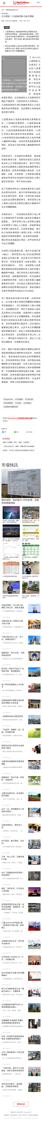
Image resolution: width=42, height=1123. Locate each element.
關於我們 (20, 1112)
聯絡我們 (13, 1112)
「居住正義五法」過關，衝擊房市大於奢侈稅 (18, 446)
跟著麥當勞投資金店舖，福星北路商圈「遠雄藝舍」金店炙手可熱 (12, 906)
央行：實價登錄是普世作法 (9, 10)
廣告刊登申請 (23, 1115)
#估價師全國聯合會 (11, 407)
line (18, 432)
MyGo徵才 (27, 1112)
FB (5, 432)
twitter (31, 432)
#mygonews (8, 399)
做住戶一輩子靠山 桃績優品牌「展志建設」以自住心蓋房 (11, 540)
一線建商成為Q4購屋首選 (12, 716)
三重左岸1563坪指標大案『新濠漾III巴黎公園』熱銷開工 (12, 925)
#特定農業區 (8, 403)
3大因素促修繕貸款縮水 (10, 576)
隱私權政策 (14, 1115)
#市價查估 (27, 403)
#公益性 (18, 403)
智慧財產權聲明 (33, 1115)
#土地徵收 (19, 399)
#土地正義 (29, 399)
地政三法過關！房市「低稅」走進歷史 (16, 442)
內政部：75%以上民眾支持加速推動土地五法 (18, 450)
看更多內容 (21, 1104)
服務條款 (6, 1115)
